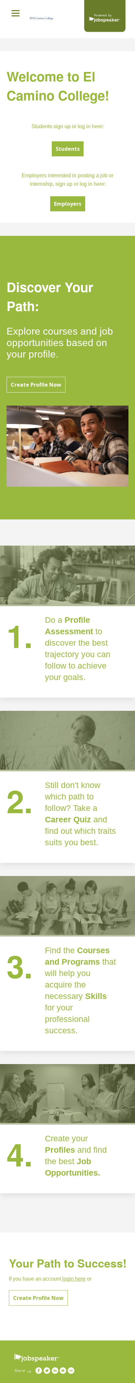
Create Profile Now (36, 384)
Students (68, 148)
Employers (67, 203)
